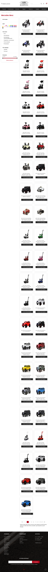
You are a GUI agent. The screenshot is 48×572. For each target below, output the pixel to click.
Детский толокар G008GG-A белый (26, 71)
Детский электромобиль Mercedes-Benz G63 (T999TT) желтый (26, 376)
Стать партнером (27, 33)
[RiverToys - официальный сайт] (24, 5)
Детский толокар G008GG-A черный (40, 92)
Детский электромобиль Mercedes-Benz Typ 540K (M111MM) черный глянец (40, 220)
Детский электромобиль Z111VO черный (40, 331)
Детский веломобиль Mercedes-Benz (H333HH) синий (26, 51)
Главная (3, 12)
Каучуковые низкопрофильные (8, 38)
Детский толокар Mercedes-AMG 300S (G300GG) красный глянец (40, 154)
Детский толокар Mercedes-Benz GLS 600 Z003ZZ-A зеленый (40, 241)
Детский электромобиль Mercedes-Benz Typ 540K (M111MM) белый (40, 196)
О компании (22, 536)
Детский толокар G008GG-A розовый (26, 92)
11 (42, 521)
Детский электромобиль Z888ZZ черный (40, 174)
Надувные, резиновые (9, 40)
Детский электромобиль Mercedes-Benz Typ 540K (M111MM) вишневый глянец (26, 220)
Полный (5, 51)
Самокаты (6, 550)
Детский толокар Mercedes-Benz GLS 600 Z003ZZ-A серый (26, 286)
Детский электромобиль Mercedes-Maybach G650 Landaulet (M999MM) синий (26, 511)
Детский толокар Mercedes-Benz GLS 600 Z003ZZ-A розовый (40, 264)
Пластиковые (7, 42)
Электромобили (7, 536)
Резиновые (6, 43)
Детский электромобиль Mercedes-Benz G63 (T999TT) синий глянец (40, 398)
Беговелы (6, 548)
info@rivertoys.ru (38, 542)
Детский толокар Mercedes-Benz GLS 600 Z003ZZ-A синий (40, 286)
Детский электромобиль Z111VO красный (26, 331)
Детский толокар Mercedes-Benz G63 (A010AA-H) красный (40, 443)
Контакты (22, 542)
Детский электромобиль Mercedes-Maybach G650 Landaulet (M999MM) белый (41, 466)
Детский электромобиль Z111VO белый (40, 308)
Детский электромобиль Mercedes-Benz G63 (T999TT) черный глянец (40, 420)
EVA (5, 33)
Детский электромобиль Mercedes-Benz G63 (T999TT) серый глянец (26, 398)
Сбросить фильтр (9, 60)
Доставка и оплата (23, 539)
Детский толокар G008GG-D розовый (26, 133)
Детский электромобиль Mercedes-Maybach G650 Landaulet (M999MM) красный (26, 489)
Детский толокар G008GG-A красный (40, 71)
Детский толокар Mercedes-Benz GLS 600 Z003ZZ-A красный (26, 264)
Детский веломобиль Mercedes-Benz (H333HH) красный (40, 30)
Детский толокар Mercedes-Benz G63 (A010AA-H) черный (26, 465)
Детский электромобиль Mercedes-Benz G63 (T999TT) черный (26, 420)
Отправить (35, 561)
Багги (5, 541)
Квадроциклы (7, 542)
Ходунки (5, 551)
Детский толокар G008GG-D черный (40, 133)
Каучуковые (6, 35)
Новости (21, 538)
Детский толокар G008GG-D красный (40, 112)
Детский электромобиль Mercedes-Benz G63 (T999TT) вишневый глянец (40, 354)
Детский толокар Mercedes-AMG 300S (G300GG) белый (26, 153)
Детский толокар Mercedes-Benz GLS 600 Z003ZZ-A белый (26, 241)
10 (40, 521)
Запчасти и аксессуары (6, 554)
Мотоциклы (6, 544)
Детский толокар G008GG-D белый (26, 112)
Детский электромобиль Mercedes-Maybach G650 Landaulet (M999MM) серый (41, 489)
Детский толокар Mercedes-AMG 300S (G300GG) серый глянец (26, 174)
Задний (5, 49)
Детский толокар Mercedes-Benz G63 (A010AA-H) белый (26, 443)
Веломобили (6, 547)
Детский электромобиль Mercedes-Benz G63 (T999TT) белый (26, 353)
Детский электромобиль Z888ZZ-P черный (26, 196)
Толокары (6, 545)
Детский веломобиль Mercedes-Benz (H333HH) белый (26, 30)
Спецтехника (6, 539)
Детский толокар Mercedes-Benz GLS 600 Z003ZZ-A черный (26, 308)
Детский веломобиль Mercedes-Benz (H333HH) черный (40, 51)
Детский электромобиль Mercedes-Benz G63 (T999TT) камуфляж (40, 376)
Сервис (21, 541)
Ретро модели (7, 538)
